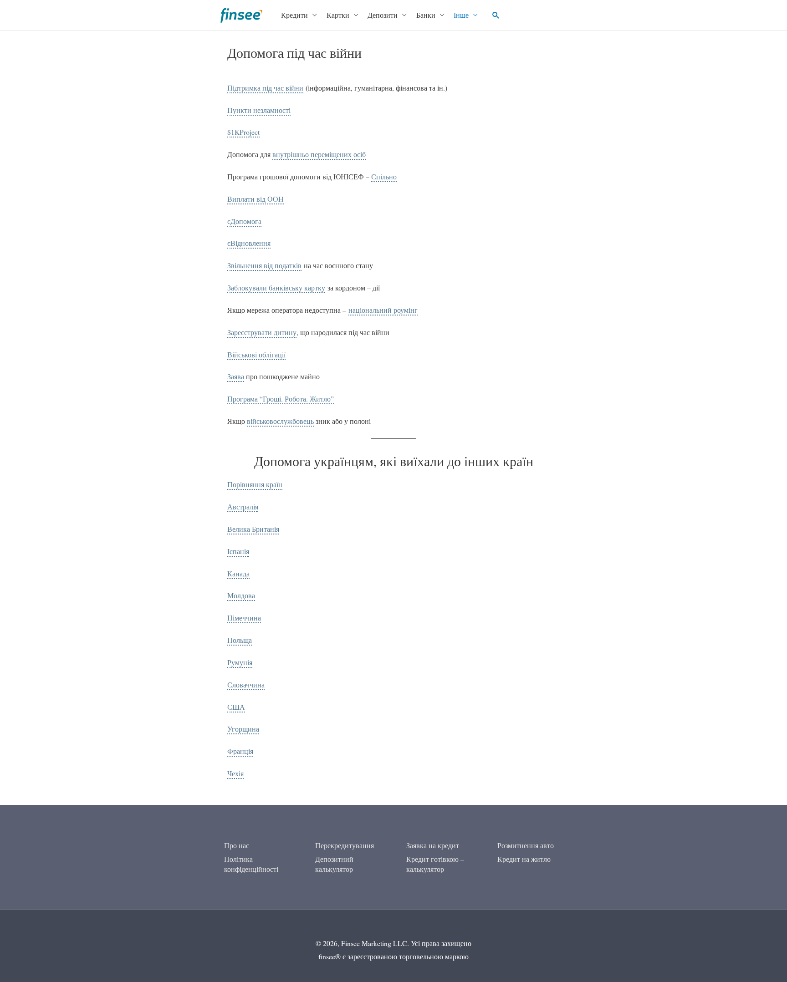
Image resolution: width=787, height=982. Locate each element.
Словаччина (246, 684)
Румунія (239, 662)
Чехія (235, 773)
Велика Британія (253, 529)
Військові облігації (256, 354)
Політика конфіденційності (251, 864)
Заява (235, 376)
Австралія (242, 506)
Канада (238, 573)
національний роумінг (383, 310)
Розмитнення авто (525, 845)
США (236, 707)
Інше (461, 15)
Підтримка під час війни (265, 87)
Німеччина (244, 617)
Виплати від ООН (255, 199)
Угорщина (243, 728)
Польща (239, 640)
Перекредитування (344, 845)
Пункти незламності (259, 110)
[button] (496, 15)
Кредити (294, 15)
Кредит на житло (524, 859)
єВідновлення (249, 243)
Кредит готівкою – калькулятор (435, 864)
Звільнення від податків (264, 265)
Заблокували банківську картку (276, 287)
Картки (338, 15)
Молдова (241, 595)
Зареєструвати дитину (261, 332)
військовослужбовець (280, 421)
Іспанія (238, 551)
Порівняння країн (254, 484)
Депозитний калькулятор (334, 864)
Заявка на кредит (432, 845)
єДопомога (244, 221)
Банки (425, 15)
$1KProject (243, 132)
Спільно (384, 176)
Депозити (383, 15)
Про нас (236, 845)
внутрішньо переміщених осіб (319, 154)
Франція (240, 751)
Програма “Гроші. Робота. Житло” (280, 398)
